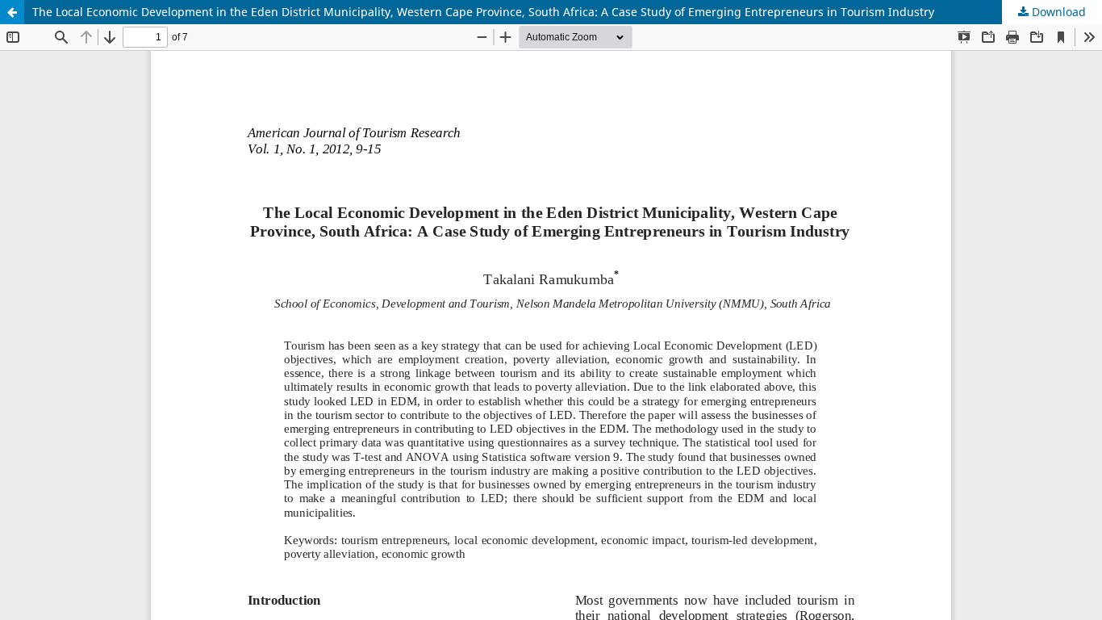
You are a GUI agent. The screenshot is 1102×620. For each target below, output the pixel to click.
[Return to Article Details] (12, 12)
